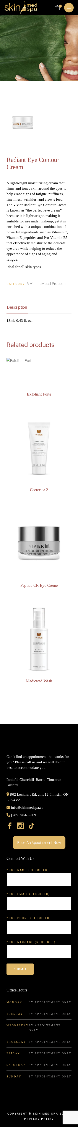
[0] (57, 8)
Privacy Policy (39, 1119)
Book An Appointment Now (39, 842)
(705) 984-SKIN (23, 815)
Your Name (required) (27, 870)
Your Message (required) (31, 942)
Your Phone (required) (28, 918)
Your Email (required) (28, 894)
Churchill (27, 780)
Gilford (12, 785)
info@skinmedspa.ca (27, 807)
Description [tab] (17, 307)
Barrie (40, 780)
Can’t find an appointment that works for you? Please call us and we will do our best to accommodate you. (37, 762)
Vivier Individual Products (47, 283)
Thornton (54, 780)
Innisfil (12, 780)
